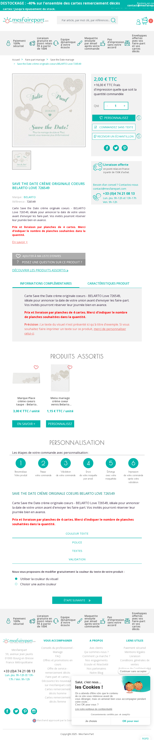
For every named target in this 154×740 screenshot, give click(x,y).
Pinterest (125, 148)
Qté (96, 106)
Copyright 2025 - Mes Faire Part (77, 734)
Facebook (7, 711)
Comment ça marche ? (96, 656)
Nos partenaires (96, 668)
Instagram (34, 711)
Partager (107, 148)
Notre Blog (96, 672)
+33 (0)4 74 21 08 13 (119, 193)
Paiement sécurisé (135, 648)
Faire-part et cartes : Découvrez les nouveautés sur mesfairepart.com (58, 681)
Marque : (17, 197)
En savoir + (20, 242)
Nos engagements (96, 660)
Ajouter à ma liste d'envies (42, 256)
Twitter (16, 711)
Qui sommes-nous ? (96, 652)
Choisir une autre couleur (38, 584)
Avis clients (96, 648)
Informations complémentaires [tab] (46, 283)
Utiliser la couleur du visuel (39, 579)
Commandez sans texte (116, 127)
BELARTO (30, 197)
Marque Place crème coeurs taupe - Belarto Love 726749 (26, 401)
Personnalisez (116, 118)
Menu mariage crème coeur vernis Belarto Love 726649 (60, 401)
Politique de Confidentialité (135, 668)
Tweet (116, 148)
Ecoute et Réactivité (96, 664)
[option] (26, 398)
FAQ (57, 656)
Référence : (19, 201)
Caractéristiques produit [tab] (109, 283)
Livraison (134, 656)
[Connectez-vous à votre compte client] (129, 22)
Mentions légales (135, 652)
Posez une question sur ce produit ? (51, 262)
